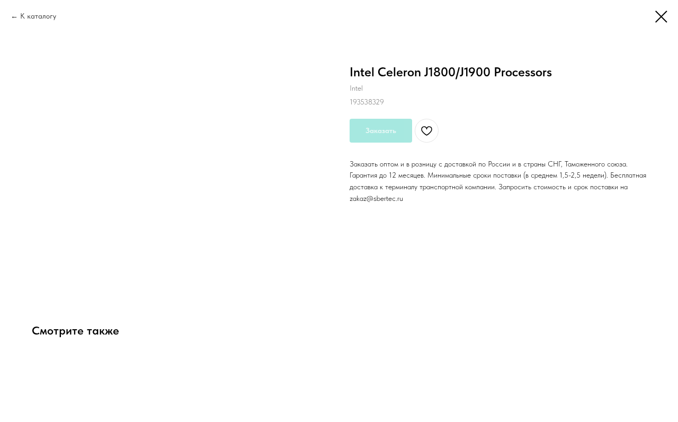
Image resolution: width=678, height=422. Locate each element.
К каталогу (38, 16)
